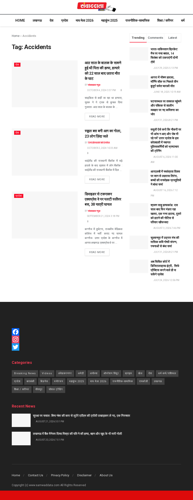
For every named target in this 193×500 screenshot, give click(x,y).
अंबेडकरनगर (65, 373)
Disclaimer (84, 475)
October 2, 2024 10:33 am (102, 148)
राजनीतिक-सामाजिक (137, 20)
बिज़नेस (44, 381)
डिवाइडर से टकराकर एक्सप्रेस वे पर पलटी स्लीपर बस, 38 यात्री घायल (103, 199)
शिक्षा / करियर (165, 20)
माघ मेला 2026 (84, 20)
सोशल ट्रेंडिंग (56, 389)
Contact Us (35, 475)
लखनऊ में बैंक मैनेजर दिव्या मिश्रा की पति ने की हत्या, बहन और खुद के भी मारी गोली (77, 433)
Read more (97, 116)
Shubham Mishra (99, 142)
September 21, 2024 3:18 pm (103, 216)
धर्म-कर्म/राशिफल (167, 373)
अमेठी (81, 373)
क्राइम (128, 373)
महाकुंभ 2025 (109, 20)
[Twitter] (96, 347)
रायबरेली (143, 381)
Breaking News (25, 373)
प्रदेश (64, 20)
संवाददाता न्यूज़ (94, 85)
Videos (47, 373)
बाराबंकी (30, 381)
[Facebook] (96, 332)
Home (20, 20)
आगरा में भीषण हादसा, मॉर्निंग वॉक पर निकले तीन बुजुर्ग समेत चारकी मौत (164, 82)
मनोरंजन (58, 381)
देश (51, 20)
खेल (140, 373)
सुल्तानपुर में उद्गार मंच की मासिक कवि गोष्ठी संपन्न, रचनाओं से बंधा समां (165, 242)
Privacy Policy (60, 475)
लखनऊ (37, 20)
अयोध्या (93, 373)
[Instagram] (96, 339)
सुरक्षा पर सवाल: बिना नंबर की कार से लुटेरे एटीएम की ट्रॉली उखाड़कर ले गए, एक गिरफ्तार (81, 415)
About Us (106, 475)
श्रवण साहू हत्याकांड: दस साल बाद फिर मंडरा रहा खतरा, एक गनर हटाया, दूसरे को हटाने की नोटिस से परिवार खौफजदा (166, 213)
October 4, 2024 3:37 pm (101, 90)
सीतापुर (39, 389)
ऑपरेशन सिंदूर (111, 373)
